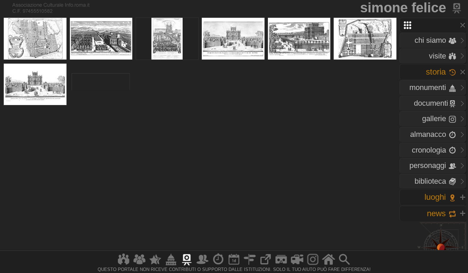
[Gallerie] (313, 265)
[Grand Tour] (155, 265)
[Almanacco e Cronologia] (218, 265)
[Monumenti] (171, 265)
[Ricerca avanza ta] (344, 265)
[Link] (265, 265)
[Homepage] (328, 265)
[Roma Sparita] (187, 265)
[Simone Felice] (34, 38)
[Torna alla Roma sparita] (457, 7)
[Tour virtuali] (281, 265)
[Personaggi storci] (202, 265)
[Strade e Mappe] (250, 265)
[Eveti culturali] (234, 265)
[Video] (297, 265)
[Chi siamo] (139, 265)
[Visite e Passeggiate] (124, 265)
